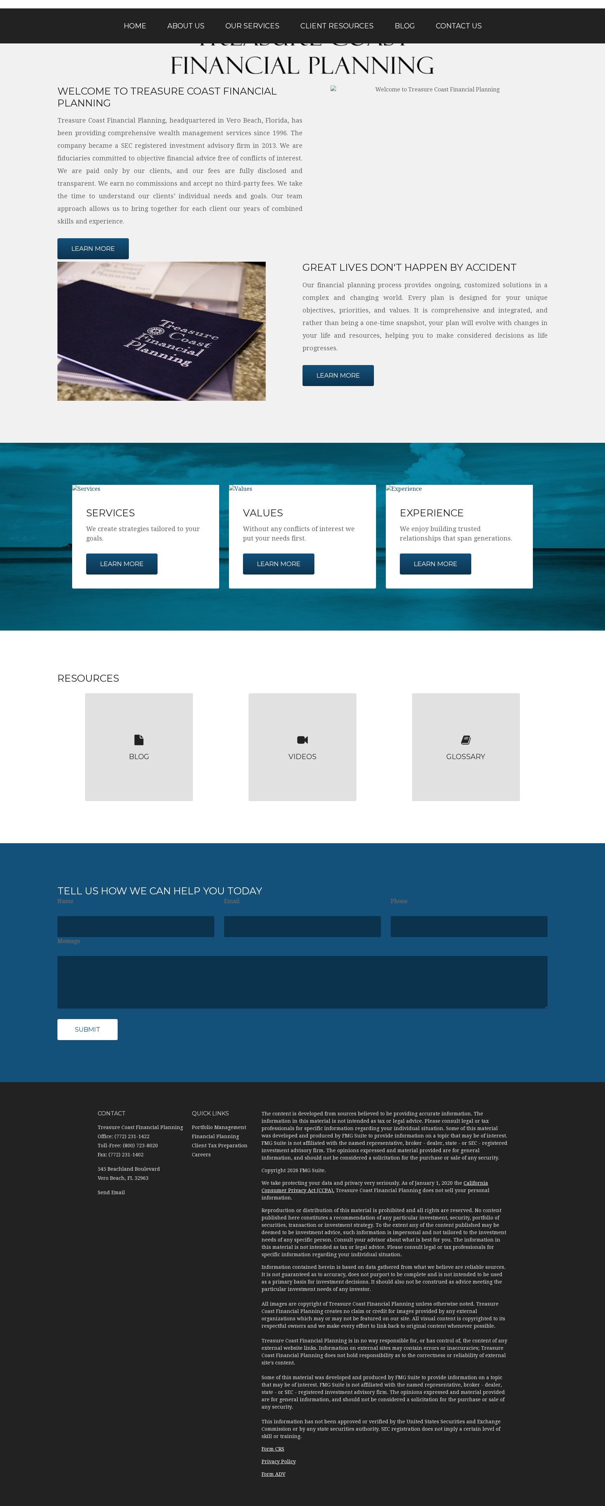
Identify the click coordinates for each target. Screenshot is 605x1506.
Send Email (111, 1192)
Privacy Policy (279, 1461)
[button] (185, 25)
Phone (399, 901)
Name (65, 901)
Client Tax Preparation (220, 1145)
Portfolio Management (219, 1127)
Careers (201, 1154)
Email (231, 901)
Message (68, 941)
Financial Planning (215, 1136)
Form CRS (273, 1449)
